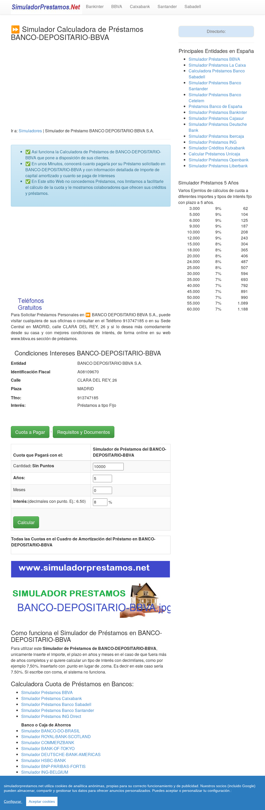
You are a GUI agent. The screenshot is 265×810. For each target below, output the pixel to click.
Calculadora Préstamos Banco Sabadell (217, 74)
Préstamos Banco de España (215, 106)
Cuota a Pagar (30, 431)
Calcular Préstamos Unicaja (214, 154)
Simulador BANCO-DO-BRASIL (50, 731)
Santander (167, 6)
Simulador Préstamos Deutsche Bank (218, 127)
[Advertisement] (91, 80)
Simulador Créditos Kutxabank (217, 148)
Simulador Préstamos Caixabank (51, 698)
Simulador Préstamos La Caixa (217, 65)
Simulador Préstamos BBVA (47, 692)
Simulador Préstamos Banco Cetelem (215, 98)
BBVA (116, 6)
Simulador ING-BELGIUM (44, 772)
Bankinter (95, 6)
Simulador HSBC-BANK (43, 760)
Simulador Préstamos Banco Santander (57, 710)
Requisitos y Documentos (83, 431)
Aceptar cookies (42, 801)
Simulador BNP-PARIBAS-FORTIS (53, 766)
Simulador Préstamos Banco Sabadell (56, 704)
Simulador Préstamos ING (213, 142)
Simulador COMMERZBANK (47, 742)
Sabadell (193, 6)
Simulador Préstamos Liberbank (218, 166)
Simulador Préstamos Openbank (218, 160)
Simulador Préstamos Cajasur (216, 118)
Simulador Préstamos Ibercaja (216, 136)
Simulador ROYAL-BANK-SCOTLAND (56, 736)
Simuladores (30, 131)
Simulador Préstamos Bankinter (218, 112)
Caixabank (140, 6)
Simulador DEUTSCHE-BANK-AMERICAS (61, 754)
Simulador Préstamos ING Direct (51, 716)
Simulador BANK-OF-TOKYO (48, 748)
